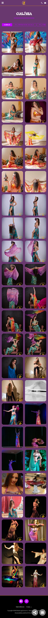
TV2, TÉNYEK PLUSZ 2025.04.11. (24, 25)
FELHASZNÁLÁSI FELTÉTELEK (23, 613)
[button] (3, 2)
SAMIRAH (7, 25)
